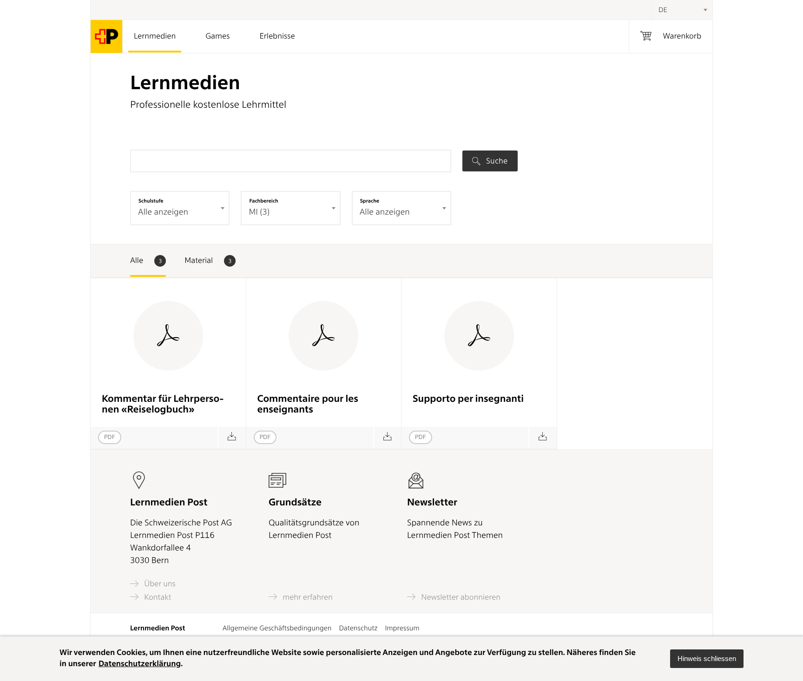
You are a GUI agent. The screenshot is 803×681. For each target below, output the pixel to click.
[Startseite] (107, 36)
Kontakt (156, 597)
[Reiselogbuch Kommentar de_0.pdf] (231, 438)
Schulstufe (151, 200)
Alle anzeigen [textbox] (163, 212)
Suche (495, 160)
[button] (707, 658)
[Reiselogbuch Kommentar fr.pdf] (387, 438)
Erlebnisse (277, 36)
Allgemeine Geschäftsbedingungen (277, 628)
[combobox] (682, 10)
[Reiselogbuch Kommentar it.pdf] (542, 438)
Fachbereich (263, 200)
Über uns (159, 583)
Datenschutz (358, 628)
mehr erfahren (307, 597)
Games (217, 36)
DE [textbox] (662, 10)
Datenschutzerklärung (140, 663)
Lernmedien (155, 36)
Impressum (402, 628)
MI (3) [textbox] (259, 212)
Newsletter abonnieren (459, 597)
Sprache (369, 200)
